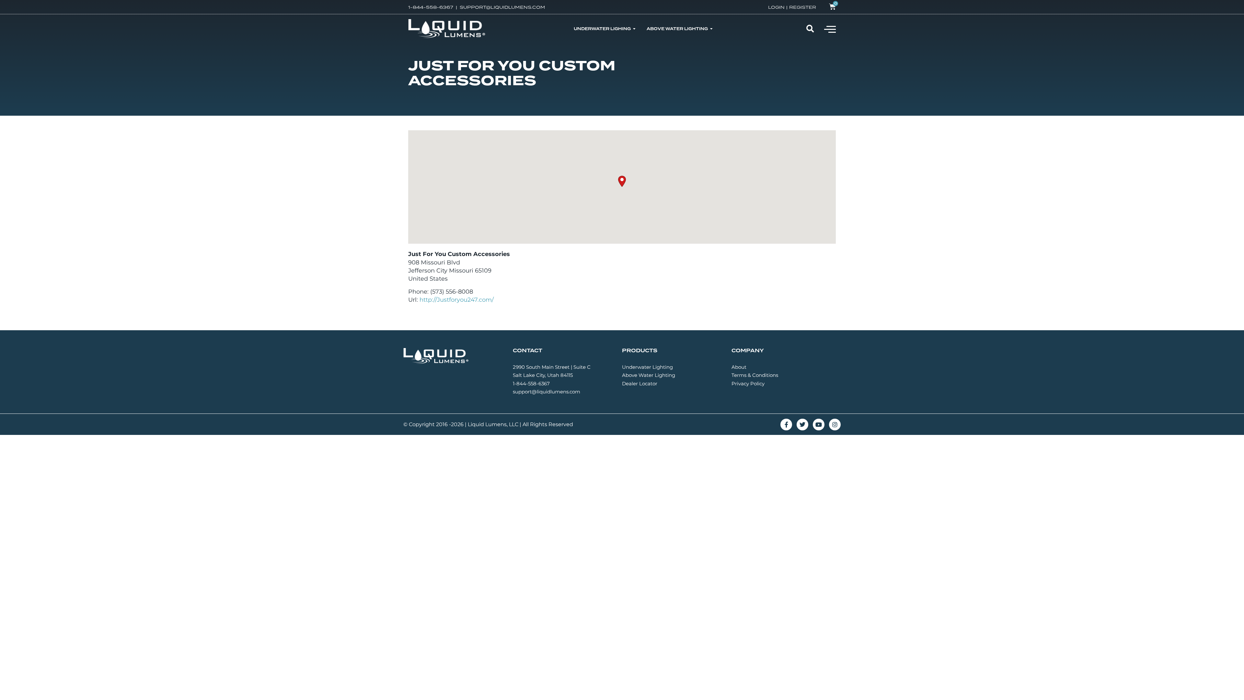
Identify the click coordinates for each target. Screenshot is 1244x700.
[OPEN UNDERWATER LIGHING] (634, 29)
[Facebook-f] (786, 424)
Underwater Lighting (647, 367)
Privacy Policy (748, 383)
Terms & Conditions (754, 375)
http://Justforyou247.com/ (457, 299)
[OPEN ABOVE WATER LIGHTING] (711, 29)
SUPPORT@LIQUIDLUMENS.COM (502, 7)
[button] (830, 29)
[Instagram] (835, 424)
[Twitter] (802, 424)
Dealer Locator (639, 383)
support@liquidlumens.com (546, 392)
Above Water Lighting (648, 375)
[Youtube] (818, 424)
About (738, 367)
